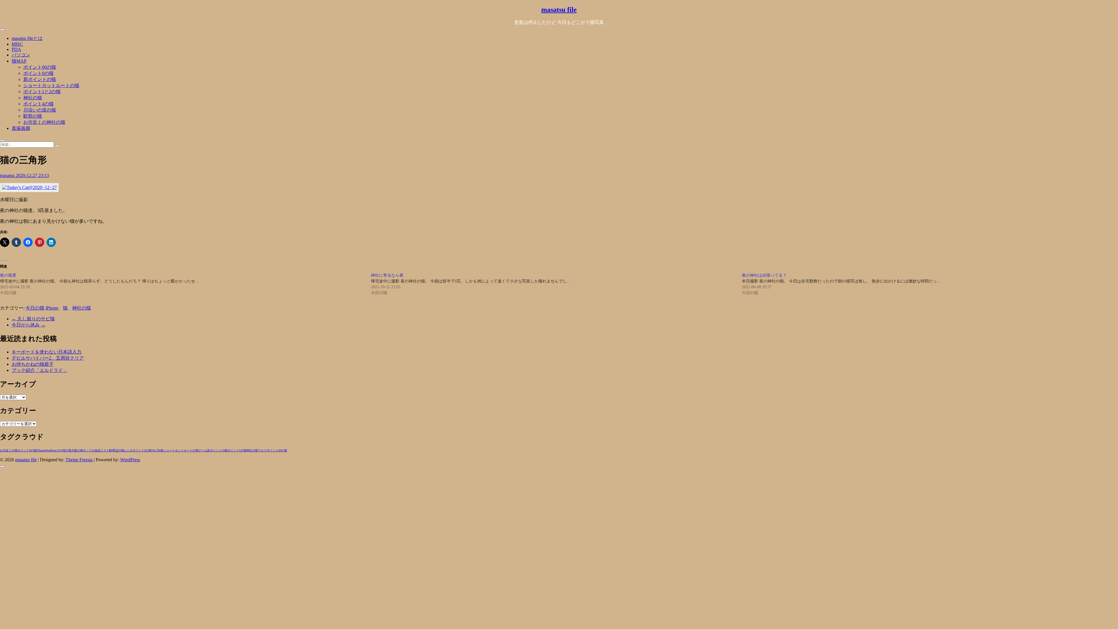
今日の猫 (35, 307)
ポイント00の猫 (39, 67)
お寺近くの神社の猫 (44, 122)
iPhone (51, 307)
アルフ (262, 450)
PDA (16, 49)
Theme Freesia (79, 459)
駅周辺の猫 (116, 450)
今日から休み (28, 324)
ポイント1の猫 (236, 450)
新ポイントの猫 (39, 79)
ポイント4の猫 (38, 103)
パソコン (21, 54)
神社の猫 (32, 97)
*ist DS (155, 450)
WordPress (51, 450)
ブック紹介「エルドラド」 (40, 370)
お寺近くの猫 (8, 450)
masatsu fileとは (27, 38)
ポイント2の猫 (141, 450)
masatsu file (559, 9)
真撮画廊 (21, 128)
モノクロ (89, 450)
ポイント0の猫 (38, 73)
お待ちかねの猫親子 (33, 364)
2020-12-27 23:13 (32, 175)
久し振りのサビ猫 (33, 318)
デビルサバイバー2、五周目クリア (48, 358)
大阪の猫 (77, 450)
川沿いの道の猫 (39, 109)
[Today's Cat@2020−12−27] (29, 187)
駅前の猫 (32, 116)
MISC (17, 44)
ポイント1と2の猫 (42, 91)
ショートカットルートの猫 (51, 85)
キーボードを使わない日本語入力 (47, 351)
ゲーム (202, 450)
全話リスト (102, 450)
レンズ (128, 450)
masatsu (8, 175)
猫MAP (19, 61)
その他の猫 (64, 450)
